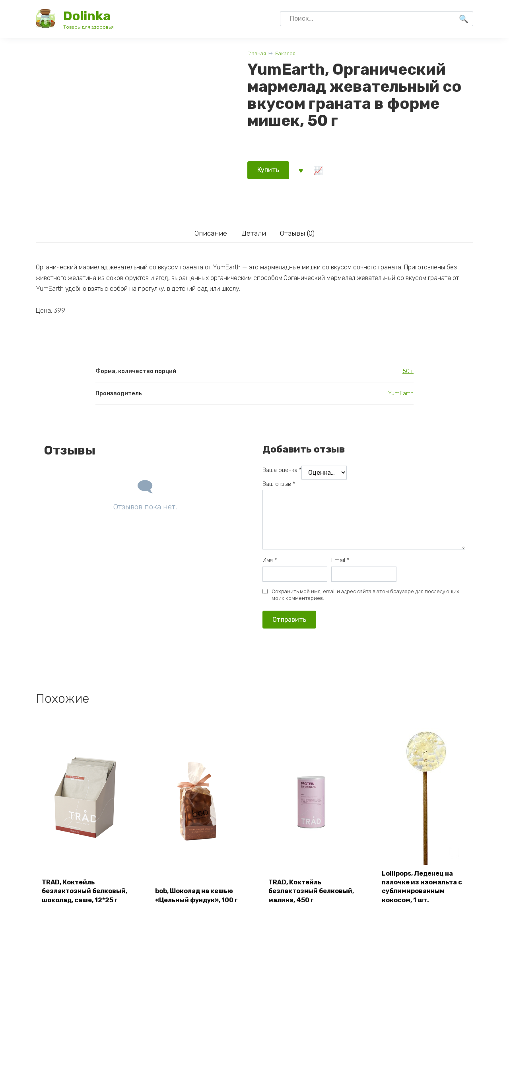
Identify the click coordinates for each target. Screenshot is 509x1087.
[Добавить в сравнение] (317, 170)
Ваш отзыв (278, 484)
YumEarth (401, 393)
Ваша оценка (281, 470)
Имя (269, 560)
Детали (253, 233)
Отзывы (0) (297, 233)
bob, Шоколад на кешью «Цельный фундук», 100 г (196, 895)
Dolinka (87, 15)
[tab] (210, 233)
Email (340, 560)
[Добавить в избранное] (300, 170)
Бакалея (285, 53)
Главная (256, 53)
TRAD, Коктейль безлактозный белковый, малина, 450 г (311, 891)
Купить (268, 170)
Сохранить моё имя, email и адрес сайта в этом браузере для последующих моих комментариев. (365, 595)
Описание (210, 233)
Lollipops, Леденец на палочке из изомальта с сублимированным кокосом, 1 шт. (422, 887)
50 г (408, 371)
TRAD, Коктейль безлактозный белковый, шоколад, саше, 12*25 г (84, 891)
